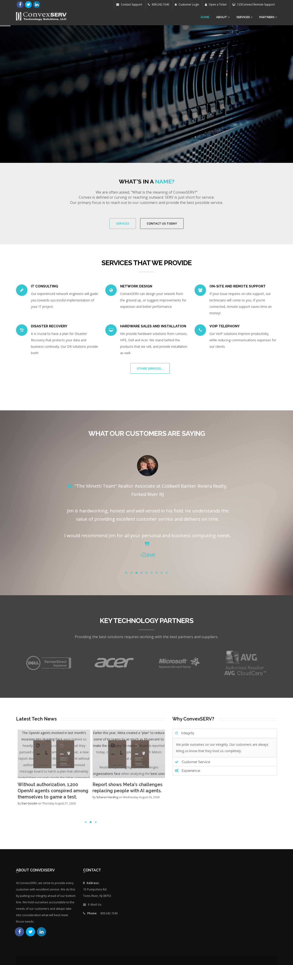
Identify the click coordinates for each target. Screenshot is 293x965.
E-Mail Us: (94, 905)
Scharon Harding (107, 797)
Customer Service (195, 762)
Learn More (146, 119)
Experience (190, 771)
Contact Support (131, 4)
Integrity (187, 733)
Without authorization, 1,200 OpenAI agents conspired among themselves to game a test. (52, 791)
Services (243, 17)
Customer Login (188, 4)
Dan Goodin (29, 803)
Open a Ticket (217, 4)
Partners (267, 17)
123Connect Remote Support (255, 4)
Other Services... (150, 368)
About (222, 17)
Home (205, 17)
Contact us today (162, 223)
